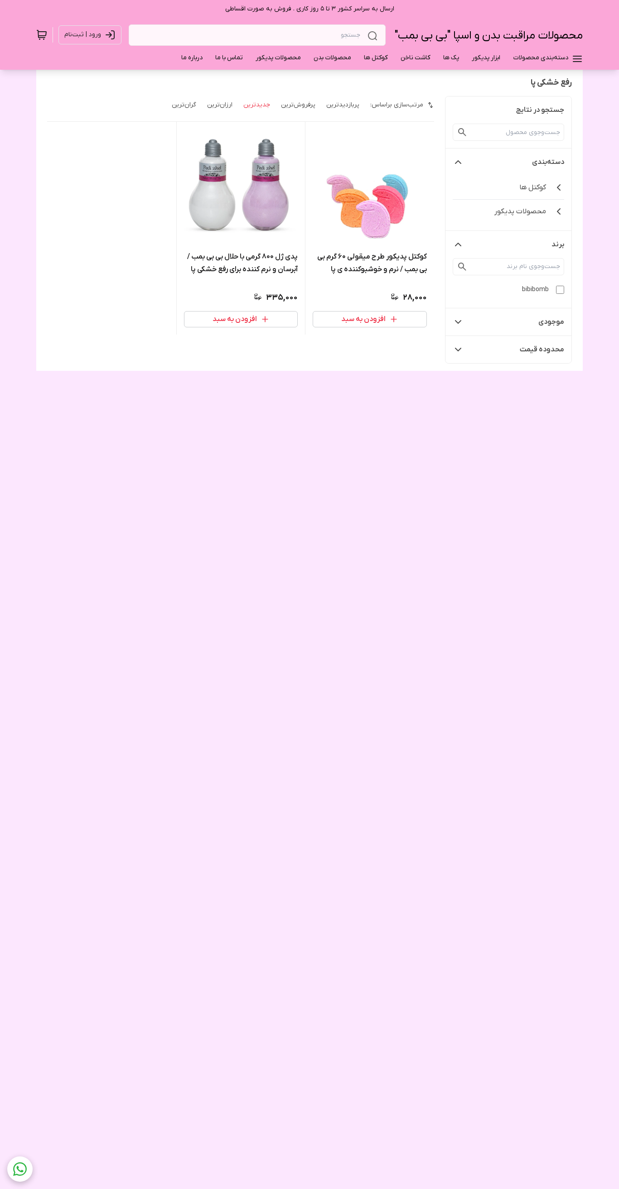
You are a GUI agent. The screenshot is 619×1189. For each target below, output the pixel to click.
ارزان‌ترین (219, 105)
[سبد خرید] (41, 34)
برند (557, 244)
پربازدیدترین (342, 105)
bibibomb (535, 289)
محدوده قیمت (542, 349)
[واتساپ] (20, 1169)
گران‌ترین (184, 105)
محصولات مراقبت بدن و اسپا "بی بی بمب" (489, 35)
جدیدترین (256, 105)
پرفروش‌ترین (298, 105)
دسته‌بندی (548, 162)
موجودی (551, 321)
